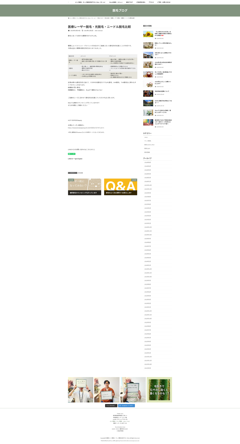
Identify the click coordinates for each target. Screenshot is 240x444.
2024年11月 (148, 231)
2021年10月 (148, 364)
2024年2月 (147, 261)
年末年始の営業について (162, 91)
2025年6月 (147, 204)
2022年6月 (147, 334)
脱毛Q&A (147, 148)
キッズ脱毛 (147, 141)
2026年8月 (147, 162)
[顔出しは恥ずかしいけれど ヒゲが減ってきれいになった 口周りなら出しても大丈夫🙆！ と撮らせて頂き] (80, 389)
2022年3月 (147, 345)
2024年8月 (147, 242)
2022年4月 (147, 341)
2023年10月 (148, 276)
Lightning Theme (119, 440)
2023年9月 (147, 280)
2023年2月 (147, 303)
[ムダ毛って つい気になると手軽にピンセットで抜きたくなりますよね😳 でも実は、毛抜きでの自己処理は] (159, 389)
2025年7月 (147, 200)
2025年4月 (147, 212)
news (146, 137)
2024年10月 (148, 235)
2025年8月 (147, 196)
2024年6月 (147, 250)
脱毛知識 (80, 173)
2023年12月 (148, 269)
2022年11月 (148, 315)
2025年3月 (147, 216)
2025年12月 (148, 185)
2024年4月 (147, 257)
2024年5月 (147, 254)
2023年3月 (147, 299)
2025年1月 (147, 223)
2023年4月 (147, 295)
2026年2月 (147, 177)
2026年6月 (147, 166)
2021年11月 (148, 360)
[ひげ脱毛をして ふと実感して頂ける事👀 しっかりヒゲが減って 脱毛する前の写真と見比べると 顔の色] (107, 389)
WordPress (110, 440)
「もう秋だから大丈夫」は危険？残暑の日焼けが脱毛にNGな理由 (163, 33)
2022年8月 (147, 326)
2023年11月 (148, 273)
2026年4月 (147, 170)
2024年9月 (147, 238)
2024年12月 (148, 227)
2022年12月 (148, 311)
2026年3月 (147, 174)
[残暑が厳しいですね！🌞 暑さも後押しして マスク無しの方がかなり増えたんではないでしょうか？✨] (133, 389)
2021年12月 (148, 356)
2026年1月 (147, 181)
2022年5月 (147, 337)
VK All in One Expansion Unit (132, 440)
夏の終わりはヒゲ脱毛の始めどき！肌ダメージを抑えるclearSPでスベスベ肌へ (163, 121)
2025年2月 (147, 219)
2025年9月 (147, 193)
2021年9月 (147, 368)
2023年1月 (147, 307)
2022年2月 (147, 349)
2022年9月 (147, 322)
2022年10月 (148, 318)
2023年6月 (147, 292)
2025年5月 (147, 208)
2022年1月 (147, 353)
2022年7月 (147, 330)
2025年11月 (148, 189)
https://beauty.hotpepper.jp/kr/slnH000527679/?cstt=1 (86, 128)
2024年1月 (147, 265)
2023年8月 (147, 284)
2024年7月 (147, 246)
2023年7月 (147, 288)
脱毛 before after (149, 144)
